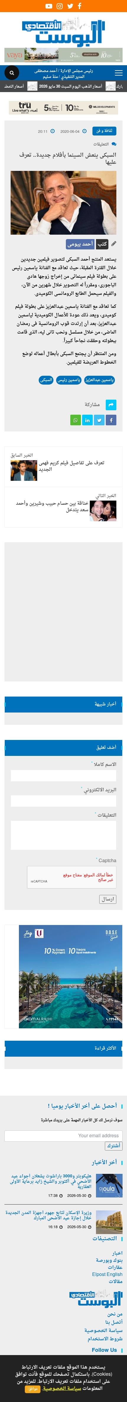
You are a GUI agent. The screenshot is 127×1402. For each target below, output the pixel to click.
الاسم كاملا (103, 764)
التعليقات (101, 144)
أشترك (113, 1146)
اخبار (117, 1253)
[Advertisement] (63, 611)
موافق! (33, 1389)
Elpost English (107, 1274)
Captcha (106, 861)
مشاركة (92, 404)
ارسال (108, 899)
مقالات (116, 1281)
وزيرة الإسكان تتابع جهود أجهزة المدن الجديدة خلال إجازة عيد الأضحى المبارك (48, 1215)
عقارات (115, 1267)
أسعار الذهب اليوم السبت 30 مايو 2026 (80, 86)
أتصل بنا (114, 1322)
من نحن (115, 1314)
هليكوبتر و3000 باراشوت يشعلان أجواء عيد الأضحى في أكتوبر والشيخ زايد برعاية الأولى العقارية (51, 1182)
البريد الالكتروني (98, 790)
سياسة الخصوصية (103, 1330)
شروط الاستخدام (105, 1339)
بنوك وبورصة (109, 1260)
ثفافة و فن (104, 131)
